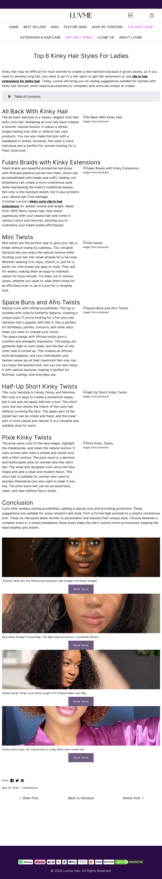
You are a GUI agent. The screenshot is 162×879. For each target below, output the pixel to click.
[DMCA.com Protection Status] (129, 862)
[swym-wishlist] (39, 15)
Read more (81, 589)
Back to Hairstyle (81, 798)
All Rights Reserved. (97, 871)
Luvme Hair (71, 871)
